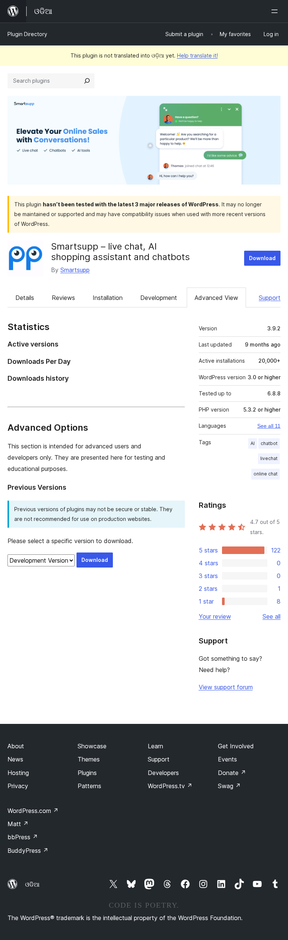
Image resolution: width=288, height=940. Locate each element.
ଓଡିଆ (32, 884)
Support (269, 297)
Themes (89, 759)
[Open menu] (276, 11)
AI (252, 443)
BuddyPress (28, 850)
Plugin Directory (27, 34)
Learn (155, 746)
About (16, 746)
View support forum (226, 687)
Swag (229, 786)
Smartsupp (75, 270)
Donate (232, 773)
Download (262, 258)
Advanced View (216, 297)
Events (227, 759)
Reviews (63, 297)
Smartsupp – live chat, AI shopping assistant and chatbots (120, 252)
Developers (163, 773)
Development (158, 297)
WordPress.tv (170, 786)
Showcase (92, 746)
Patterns (89, 786)
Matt (18, 824)
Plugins (87, 773)
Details (24, 297)
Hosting (18, 773)
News (15, 759)
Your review (215, 616)
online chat (266, 474)
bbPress (23, 837)
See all (271, 616)
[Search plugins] (87, 80)
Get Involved (236, 746)
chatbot (269, 443)
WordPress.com (33, 810)
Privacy (18, 786)
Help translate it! (197, 55)
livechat (269, 458)
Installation (108, 297)
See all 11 (268, 426)
